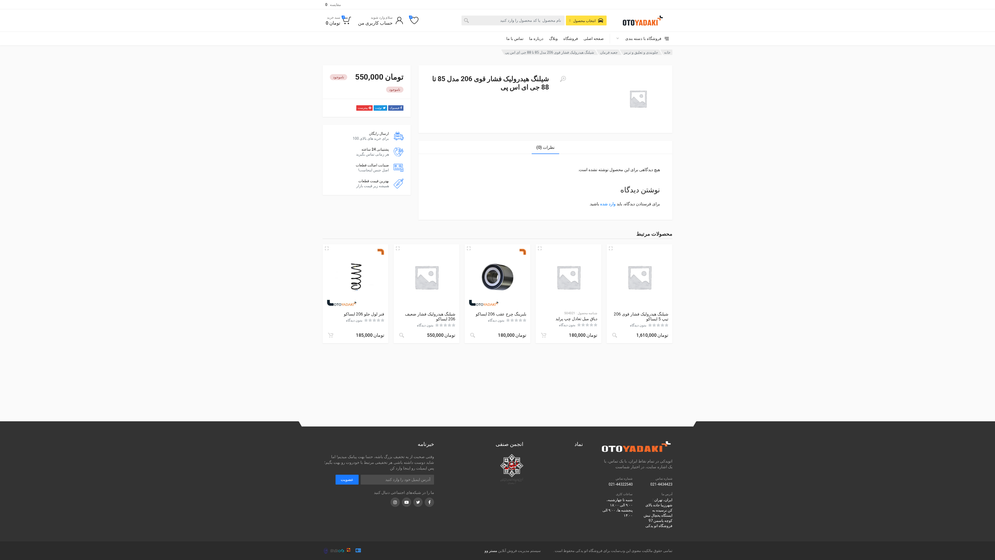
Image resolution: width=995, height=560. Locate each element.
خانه (667, 52)
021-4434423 (661, 484)
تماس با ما (514, 38)
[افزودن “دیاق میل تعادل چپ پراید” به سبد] (543, 335)
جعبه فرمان (609, 52)
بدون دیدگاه (638, 325)
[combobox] (513, 20)
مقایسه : (333, 5)
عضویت (347, 479)
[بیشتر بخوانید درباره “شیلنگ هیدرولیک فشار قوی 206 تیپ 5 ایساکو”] (614, 335)
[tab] (545, 147)
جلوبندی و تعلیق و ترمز (641, 52)
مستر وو (491, 551)
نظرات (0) (545, 147)
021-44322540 (621, 484)
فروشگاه (570, 38)
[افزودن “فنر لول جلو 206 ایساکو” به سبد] (330, 335)
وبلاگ (553, 38)
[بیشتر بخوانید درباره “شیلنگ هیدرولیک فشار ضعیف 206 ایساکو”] (401, 335)
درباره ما (536, 38)
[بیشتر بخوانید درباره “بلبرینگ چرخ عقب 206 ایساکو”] (472, 335)
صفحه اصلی (594, 38)
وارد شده (608, 203)
